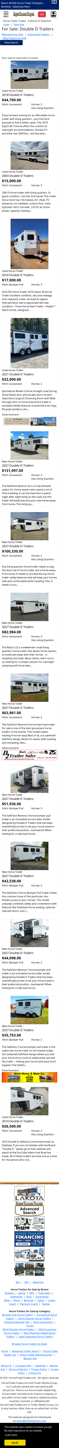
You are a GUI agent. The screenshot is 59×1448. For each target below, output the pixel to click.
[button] (53, 14)
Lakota (21, 1293)
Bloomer (29, 1300)
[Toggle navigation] (6, 14)
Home (4, 1351)
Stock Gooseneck (43, 1322)
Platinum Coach (29, 1304)
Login (6, 24)
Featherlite (16, 1296)
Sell (26, 1282)
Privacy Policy (39, 1369)
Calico (41, 1300)
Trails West (44, 1293)
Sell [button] (42, 14)
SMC (31, 1293)
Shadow (9, 1293)
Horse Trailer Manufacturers (36, 1354)
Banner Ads (30, 1358)
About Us (6, 1365)
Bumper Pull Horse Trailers (17, 1315)
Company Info (23, 1365)
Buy (18, 1282)
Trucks (30, 1325)
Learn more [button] (11, 1434)
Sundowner (42, 1296)
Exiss (29, 1296)
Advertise (38, 1282)
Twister (46, 1304)
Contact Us (34, 1373)
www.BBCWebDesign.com (31, 1420)
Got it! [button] (15, 1442)
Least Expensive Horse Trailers (35, 1336)
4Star (7, 1300)
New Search (11, 42)
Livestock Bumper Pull (16, 1322)
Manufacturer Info (12, 34)
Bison (17, 1300)
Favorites (19, 24)
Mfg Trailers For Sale (14, 38)
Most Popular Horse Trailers (19, 1329)
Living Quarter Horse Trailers (34, 1318)
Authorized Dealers (39, 34)
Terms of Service (18, 1369)
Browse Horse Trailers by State (29, 1344)
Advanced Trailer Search (25, 1351)
